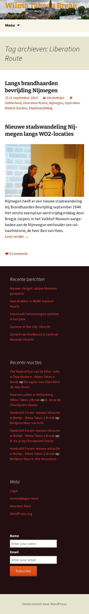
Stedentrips (55, 97)
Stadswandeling (40, 108)
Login (14, 491)
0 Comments (18, 253)
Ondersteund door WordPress (44, 604)
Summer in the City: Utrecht (30, 326)
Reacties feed (20, 506)
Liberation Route (35, 103)
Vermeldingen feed (24, 498)
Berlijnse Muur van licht (27, 423)
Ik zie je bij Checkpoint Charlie (32, 441)
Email (14, 552)
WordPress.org (21, 513)
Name (14, 536)
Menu (10, 25)
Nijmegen (56, 103)
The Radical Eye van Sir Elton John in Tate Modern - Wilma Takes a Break (35, 376)
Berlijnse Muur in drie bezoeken (33, 459)
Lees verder (17, 236)
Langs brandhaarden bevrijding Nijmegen (31, 87)
